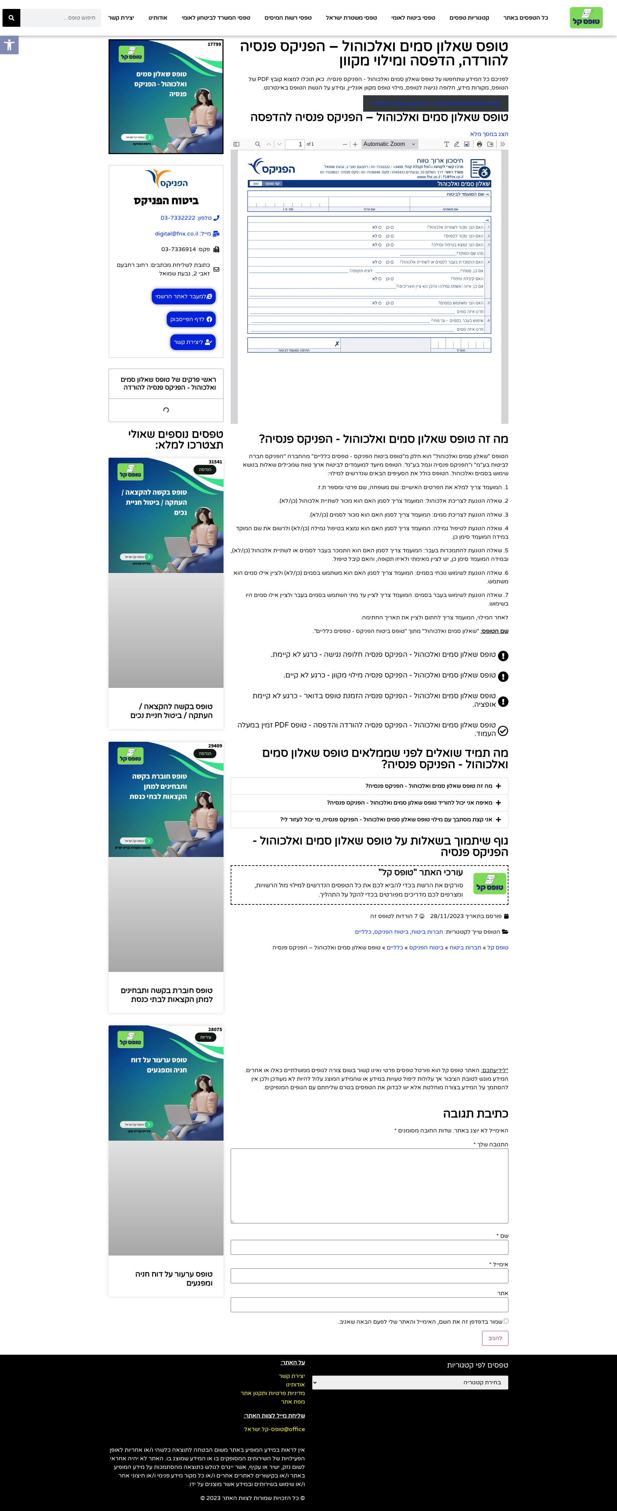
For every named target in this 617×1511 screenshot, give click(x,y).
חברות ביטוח (427, 931)
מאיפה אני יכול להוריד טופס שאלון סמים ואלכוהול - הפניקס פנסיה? (409, 802)
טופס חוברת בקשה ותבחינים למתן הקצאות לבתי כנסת (167, 995)
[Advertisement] (369, 1005)
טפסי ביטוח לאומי (413, 17)
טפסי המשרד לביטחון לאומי (216, 17)
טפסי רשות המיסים (288, 17)
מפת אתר (293, 1401)
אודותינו (158, 17)
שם (502, 1236)
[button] (369, 786)
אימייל (498, 1264)
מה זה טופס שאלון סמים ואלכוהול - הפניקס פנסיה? (429, 786)
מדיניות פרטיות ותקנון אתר (273, 1393)
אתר (502, 1293)
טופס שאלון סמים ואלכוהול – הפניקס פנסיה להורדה (436, 103)
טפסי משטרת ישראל (351, 17)
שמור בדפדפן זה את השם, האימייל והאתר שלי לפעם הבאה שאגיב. (420, 1322)
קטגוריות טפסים (469, 17)
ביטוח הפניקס (391, 931)
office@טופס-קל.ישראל (274, 1429)
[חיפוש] (11, 18)
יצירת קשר (121, 17)
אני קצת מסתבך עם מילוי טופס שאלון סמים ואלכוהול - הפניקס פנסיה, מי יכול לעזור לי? (386, 819)
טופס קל (497, 947)
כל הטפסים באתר (525, 17)
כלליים (363, 931)
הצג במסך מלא (489, 134)
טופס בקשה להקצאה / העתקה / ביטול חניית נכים (171, 711)
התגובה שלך (490, 1144)
